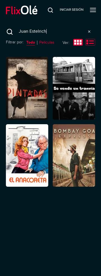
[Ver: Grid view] (78, 42)
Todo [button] (30, 42)
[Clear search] (89, 31)
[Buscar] (47, 10)
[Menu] (93, 10)
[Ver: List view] (90, 42)
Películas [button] (46, 42)
